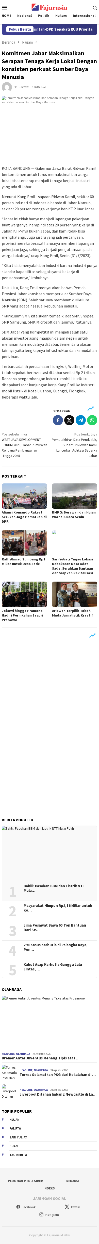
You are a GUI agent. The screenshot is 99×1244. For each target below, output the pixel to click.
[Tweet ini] (69, 420)
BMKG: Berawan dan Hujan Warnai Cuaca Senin (74, 514)
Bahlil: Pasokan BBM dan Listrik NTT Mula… (54, 888)
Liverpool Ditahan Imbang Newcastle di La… (58, 1094)
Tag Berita (18, 1155)
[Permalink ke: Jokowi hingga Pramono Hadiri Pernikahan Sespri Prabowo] (24, 594)
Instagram (52, 1215)
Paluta (15, 1128)
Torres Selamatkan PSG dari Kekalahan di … (58, 1074)
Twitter (75, 1207)
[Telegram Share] (81, 420)
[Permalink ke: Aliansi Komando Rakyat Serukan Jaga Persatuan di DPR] (24, 496)
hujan (14, 1120)
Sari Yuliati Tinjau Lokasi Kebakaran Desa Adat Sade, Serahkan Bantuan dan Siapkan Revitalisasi (72, 566)
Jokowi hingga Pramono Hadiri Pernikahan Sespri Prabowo (22, 615)
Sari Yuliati (18, 1137)
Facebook (29, 1207)
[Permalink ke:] (7, 87)
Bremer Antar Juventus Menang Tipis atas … (40, 1058)
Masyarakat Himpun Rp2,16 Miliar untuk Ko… (58, 908)
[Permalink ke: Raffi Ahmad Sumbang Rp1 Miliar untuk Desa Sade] (24, 543)
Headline (8, 1054)
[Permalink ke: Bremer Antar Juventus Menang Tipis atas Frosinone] (49, 1023)
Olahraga (23, 1054)
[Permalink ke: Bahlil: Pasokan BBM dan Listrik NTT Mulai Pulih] (49, 853)
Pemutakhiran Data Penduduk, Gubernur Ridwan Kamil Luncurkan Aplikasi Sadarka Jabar (74, 445)
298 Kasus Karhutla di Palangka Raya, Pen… (56, 947)
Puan (13, 1146)
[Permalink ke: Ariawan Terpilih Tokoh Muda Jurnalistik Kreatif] (74, 594)
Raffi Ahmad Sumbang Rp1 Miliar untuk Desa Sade (23, 561)
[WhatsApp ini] (92, 420)
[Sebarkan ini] (58, 420)
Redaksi (72, 1181)
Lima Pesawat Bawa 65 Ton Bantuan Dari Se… (55, 927)
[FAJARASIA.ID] (49, 7)
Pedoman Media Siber (25, 1181)
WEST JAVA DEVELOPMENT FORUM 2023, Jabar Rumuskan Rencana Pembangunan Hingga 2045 (24, 445)
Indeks (49, 1188)
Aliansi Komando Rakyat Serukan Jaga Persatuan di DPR (24, 517)
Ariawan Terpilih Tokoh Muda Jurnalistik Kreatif (72, 613)
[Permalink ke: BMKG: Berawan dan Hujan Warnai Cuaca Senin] (74, 496)
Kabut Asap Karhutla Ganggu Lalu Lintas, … (53, 966)
